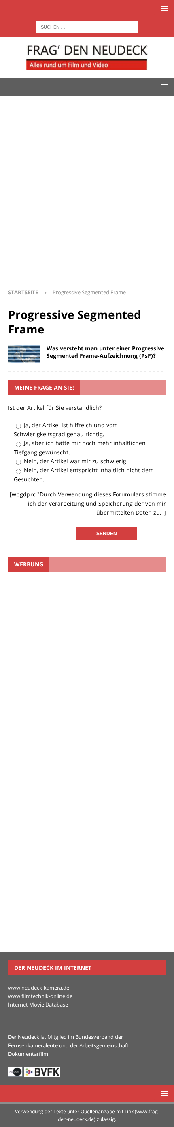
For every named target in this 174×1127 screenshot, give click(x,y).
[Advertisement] (87, 195)
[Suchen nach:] (87, 26)
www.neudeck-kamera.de (38, 987)
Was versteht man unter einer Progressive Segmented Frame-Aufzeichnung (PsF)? (105, 351)
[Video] (24, 354)
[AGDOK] (15, 1072)
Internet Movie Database (38, 1004)
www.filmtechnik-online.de (40, 996)
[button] (163, 8)
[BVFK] (42, 1072)
